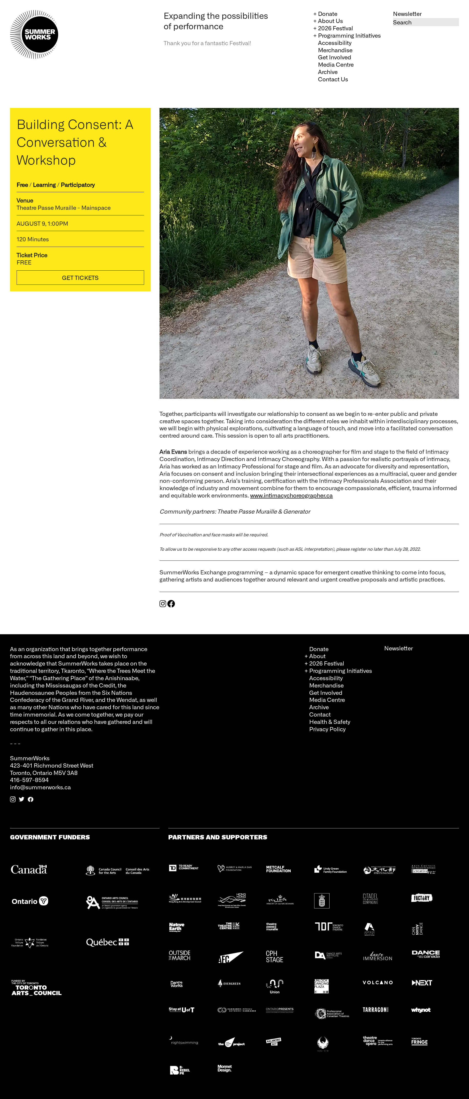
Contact (320, 714)
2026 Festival (335, 27)
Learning (44, 184)
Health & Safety (329, 721)
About (317, 655)
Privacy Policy (327, 728)
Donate (327, 13)
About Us (330, 20)
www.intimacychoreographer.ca (291, 495)
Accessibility (335, 42)
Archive (328, 71)
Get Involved (334, 56)
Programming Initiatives (349, 35)
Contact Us (333, 78)
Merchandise (335, 49)
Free (22, 184)
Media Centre (336, 64)
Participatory (78, 184)
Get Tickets (80, 277)
